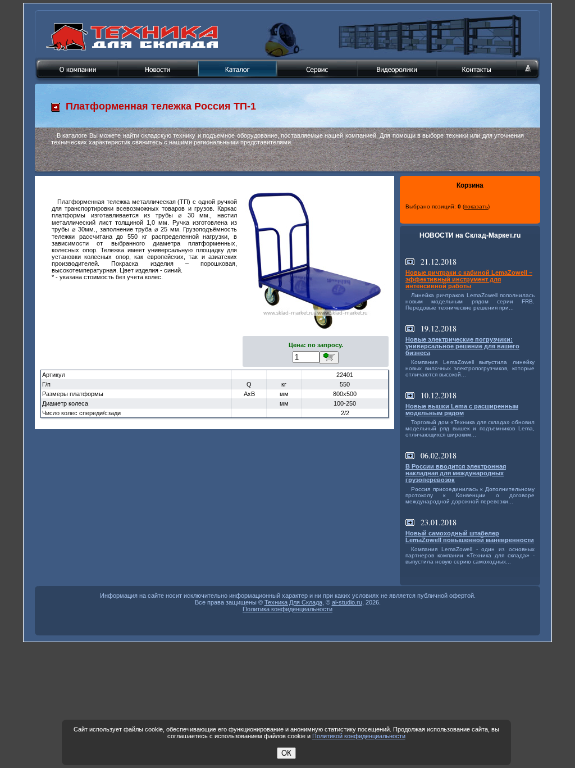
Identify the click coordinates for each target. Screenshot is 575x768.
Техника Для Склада (293, 602)
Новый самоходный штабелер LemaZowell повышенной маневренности (469, 536)
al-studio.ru (347, 602)
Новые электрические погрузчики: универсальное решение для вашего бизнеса (462, 346)
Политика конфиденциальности (287, 609)
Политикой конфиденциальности (358, 736)
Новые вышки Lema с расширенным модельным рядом (461, 409)
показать (476, 206)
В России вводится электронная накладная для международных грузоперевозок (455, 473)
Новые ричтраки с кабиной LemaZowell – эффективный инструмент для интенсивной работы (468, 279)
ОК (286, 753)
